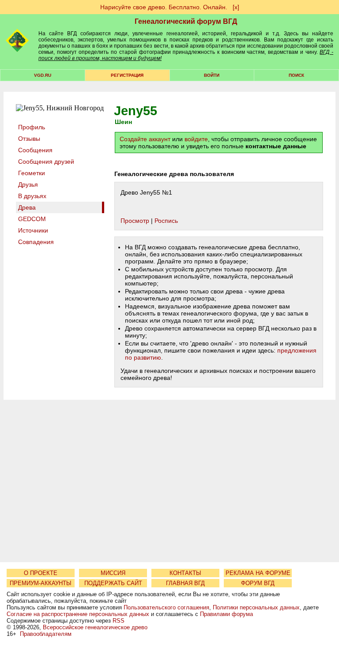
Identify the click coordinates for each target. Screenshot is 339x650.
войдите (196, 139)
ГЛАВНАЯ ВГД (185, 583)
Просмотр (135, 220)
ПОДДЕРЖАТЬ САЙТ (113, 583)
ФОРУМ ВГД (258, 583)
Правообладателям (46, 634)
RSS (118, 620)
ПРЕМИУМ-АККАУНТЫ (41, 583)
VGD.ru (42, 75)
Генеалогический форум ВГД (186, 21)
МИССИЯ (113, 573)
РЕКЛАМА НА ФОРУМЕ (258, 573)
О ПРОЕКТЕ (40, 573)
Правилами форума (226, 614)
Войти (211, 75)
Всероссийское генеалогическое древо (95, 627)
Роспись (166, 220)
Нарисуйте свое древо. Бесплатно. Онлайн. (163, 7)
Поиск (296, 75)
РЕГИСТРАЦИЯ (127, 75)
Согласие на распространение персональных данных (78, 614)
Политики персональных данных (256, 607)
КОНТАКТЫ (185, 573)
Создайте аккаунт (145, 139)
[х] (236, 7)
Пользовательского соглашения (166, 607)
